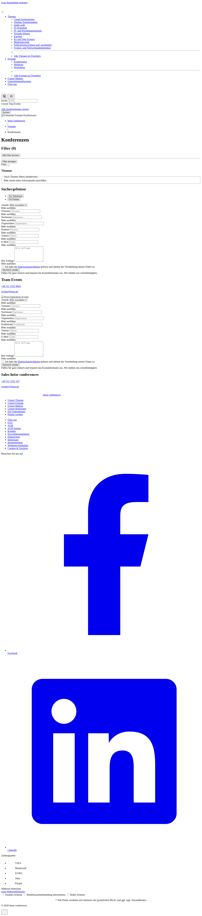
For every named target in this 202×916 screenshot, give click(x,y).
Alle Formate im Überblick (27, 75)
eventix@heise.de (10, 386)
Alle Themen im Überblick (27, 56)
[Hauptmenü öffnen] (11, 96)
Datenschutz (14, 437)
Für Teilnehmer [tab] (15, 196)
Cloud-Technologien (24, 19)
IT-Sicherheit (20, 28)
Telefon (5, 235)
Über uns (12, 84)
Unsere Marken (15, 78)
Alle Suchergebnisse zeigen (15, 109)
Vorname (6, 211)
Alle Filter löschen (11, 155)
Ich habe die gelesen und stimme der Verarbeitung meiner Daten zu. (50, 266)
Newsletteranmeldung (18, 434)
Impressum (13, 439)
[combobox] (22, 100)
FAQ (10, 422)
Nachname (7, 217)
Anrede (5, 205)
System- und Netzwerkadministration (32, 47)
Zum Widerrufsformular (13, 891)
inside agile (19, 25)
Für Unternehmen (16, 411)
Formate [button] (12, 59)
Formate (12, 126)
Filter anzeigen (9, 161)
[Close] (8, 165)
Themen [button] (12, 16)
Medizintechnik (21, 42)
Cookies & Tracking (18, 448)
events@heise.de (9, 291)
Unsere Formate (16, 403)
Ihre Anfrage (8, 260)
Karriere (18, 36)
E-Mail (5, 241)
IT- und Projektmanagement (28, 30)
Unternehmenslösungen (19, 81)
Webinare (18, 64)
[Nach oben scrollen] (4, 912)
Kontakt (12, 431)
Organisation (8, 223)
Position (5, 229)
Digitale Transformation (26, 22)
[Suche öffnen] (4, 96)
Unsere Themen (16, 400)
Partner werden (15, 414)
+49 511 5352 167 (10, 381)
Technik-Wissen (22, 33)
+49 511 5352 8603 (11, 286)
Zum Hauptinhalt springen (14, 2)
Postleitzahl (7, 324)
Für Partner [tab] (14, 199)
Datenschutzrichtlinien (29, 266)
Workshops (19, 67)
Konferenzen (20, 61)
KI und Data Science (24, 39)
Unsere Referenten (17, 408)
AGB (10, 425)
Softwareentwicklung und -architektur (33, 45)
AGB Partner (14, 428)
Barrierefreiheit (15, 442)
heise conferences (16, 120)
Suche (4, 100)
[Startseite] (21, 8)
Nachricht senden (10, 270)
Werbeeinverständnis (18, 445)
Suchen (6, 112)
